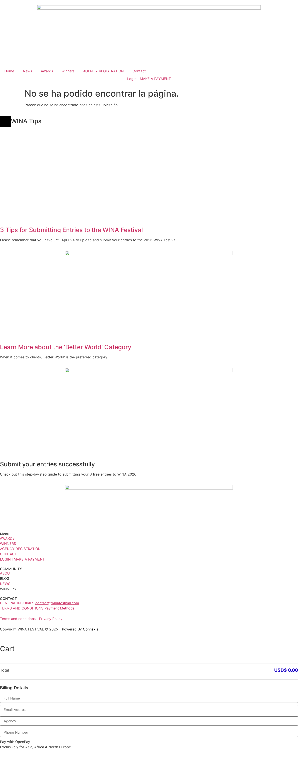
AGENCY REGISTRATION (103, 71)
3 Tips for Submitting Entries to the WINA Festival (71, 230)
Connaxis (90, 629)
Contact (139, 71)
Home (9, 71)
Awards (47, 71)
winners (68, 71)
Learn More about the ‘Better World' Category (65, 347)
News (27, 71)
